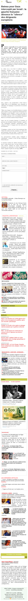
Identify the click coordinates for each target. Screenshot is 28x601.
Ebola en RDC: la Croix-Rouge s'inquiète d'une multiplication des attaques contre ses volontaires (13, 346)
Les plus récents (5, 381)
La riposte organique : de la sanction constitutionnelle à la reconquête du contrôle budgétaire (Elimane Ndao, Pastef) (18, 511)
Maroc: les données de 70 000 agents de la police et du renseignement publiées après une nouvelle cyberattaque (13, 320)
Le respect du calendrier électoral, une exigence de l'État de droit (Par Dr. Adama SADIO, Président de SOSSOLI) (18, 533)
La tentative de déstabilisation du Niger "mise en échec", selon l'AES (12, 435)
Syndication (13, 598)
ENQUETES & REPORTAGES (10, 215)
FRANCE (4, 308)
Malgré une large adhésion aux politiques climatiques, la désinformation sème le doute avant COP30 (13, 298)
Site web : (4, 165)
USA (3, 310)
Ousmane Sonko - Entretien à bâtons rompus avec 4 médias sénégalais (13, 401)
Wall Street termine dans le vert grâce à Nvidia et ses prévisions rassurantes (13, 374)
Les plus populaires (15, 381)
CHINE (4, 312)
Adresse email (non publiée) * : (10, 161)
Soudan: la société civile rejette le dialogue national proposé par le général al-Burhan (13, 326)
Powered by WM (20, 598)
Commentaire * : (6, 170)
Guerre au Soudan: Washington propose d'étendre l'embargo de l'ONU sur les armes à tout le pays (13, 470)
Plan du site (6, 598)
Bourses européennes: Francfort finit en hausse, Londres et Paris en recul (13, 371)
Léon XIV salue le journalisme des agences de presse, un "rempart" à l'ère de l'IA (13, 301)
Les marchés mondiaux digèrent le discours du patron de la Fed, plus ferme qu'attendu (14, 355)
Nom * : (3, 156)
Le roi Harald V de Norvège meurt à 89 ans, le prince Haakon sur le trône (19, 455)
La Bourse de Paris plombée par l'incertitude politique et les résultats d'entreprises (11, 368)
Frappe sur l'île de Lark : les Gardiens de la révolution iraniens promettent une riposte (12, 488)
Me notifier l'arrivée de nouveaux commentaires (12, 186)
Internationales (5, 432)
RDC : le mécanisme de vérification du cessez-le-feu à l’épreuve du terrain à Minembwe (12, 332)
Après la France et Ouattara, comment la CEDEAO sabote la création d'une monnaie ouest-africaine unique (14, 423)
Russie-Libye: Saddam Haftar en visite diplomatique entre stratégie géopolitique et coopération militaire (13, 339)
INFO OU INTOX (5, 281)
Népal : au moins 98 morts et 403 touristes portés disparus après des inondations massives (14, 463)
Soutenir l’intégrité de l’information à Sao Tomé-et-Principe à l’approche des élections (14, 284)
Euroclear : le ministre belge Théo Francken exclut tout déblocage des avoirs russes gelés (13, 447)
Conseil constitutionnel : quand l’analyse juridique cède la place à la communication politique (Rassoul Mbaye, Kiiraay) (13, 496)
